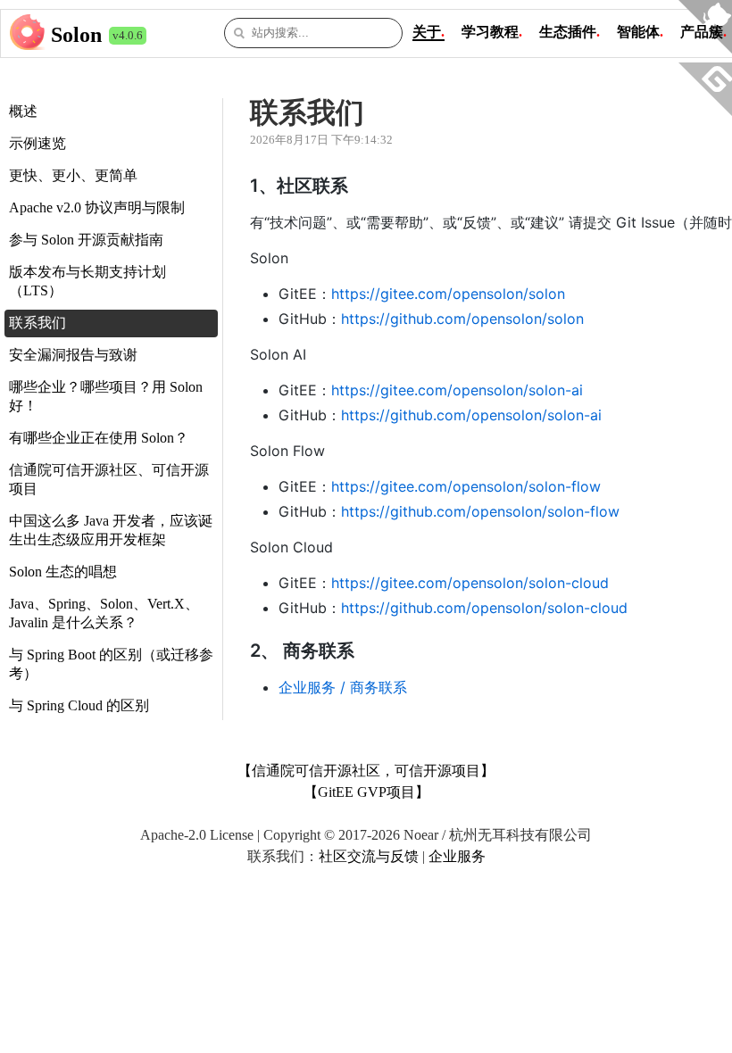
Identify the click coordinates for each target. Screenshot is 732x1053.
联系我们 (37, 322)
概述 (23, 111)
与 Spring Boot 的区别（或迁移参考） (111, 664)
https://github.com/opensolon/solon (462, 319)
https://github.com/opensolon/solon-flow (480, 511)
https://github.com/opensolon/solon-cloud (484, 608)
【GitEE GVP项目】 (366, 792)
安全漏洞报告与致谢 (73, 354)
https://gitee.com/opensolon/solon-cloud (470, 583)
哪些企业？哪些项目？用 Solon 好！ (106, 396)
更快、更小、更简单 (73, 175)
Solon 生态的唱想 (63, 571)
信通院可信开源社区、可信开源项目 (109, 479)
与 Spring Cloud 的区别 (79, 705)
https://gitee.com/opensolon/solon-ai (457, 390)
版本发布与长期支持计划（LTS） (87, 281)
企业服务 (457, 856)
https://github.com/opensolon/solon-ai (471, 415)
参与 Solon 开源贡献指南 (86, 239)
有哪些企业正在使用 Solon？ (98, 437)
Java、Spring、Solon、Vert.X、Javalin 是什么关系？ (104, 613)
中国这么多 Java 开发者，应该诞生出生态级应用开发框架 (110, 530)
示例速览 (37, 143)
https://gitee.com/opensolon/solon (448, 294)
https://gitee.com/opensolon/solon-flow (466, 486)
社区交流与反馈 (369, 856)
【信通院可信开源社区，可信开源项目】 (366, 770)
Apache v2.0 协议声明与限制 (97, 207)
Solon (76, 34)
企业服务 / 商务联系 (343, 687)
